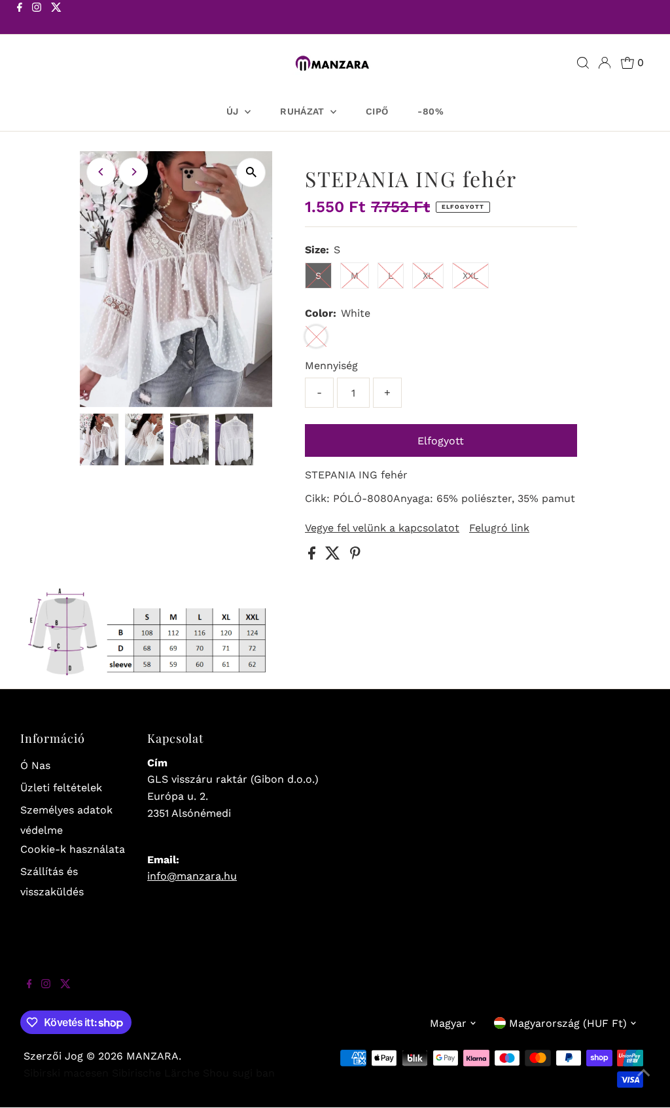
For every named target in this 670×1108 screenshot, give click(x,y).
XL (428, 275)
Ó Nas (35, 765)
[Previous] (101, 172)
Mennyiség (331, 365)
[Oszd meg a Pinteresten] (355, 556)
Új (233, 111)
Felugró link (499, 528)
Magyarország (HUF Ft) (568, 1023)
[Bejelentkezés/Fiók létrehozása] (604, 63)
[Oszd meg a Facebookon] (313, 556)
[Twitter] (56, 18)
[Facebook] (20, 18)
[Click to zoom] (251, 172)
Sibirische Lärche (156, 1073)
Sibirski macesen (66, 1073)
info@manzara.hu (192, 876)
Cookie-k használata (72, 849)
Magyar (448, 1023)
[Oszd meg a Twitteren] (334, 556)
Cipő (377, 111)
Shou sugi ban (239, 1073)
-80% (430, 111)
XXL (470, 275)
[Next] (133, 172)
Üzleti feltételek (61, 787)
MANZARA (152, 1056)
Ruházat (303, 111)
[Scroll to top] (644, 1082)
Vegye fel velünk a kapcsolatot (382, 528)
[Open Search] (583, 63)
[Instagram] (36, 18)
